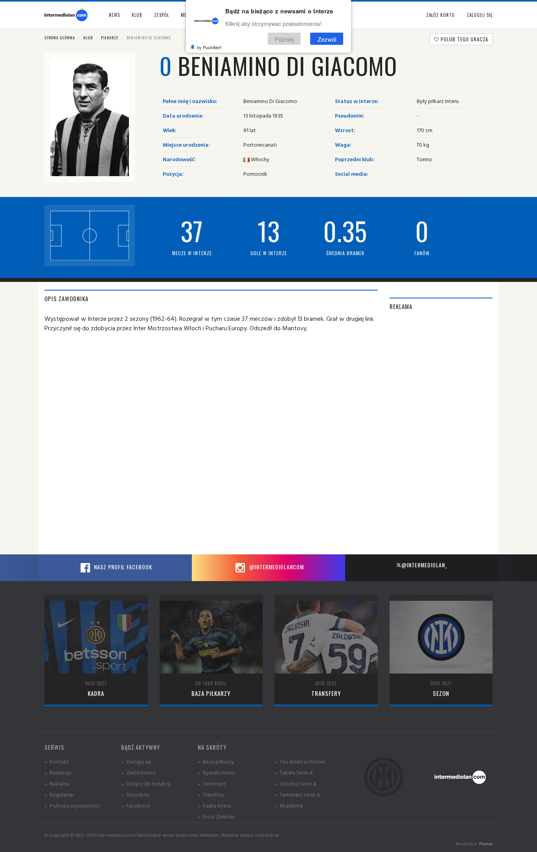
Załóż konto (440, 15)
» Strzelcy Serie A (295, 783)
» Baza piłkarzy (216, 761)
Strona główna (59, 37)
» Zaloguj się (136, 761)
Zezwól (327, 39)
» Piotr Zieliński (216, 816)
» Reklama (57, 783)
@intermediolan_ (424, 565)
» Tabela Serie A (293, 772)
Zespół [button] (161, 15)
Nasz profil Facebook (122, 567)
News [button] (114, 15)
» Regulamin (59, 794)
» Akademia (288, 805)
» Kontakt (56, 761)
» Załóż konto (138, 772)
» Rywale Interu (216, 772)
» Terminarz (212, 783)
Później (284, 39)
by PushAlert (209, 47)
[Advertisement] (441, 436)
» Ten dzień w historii (299, 761)
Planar (486, 843)
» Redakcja (57, 772)
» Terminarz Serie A (297, 794)
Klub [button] (137, 15)
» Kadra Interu (214, 805)
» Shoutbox (135, 794)
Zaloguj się (480, 15)
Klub (88, 37)
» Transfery (211, 794)
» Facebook (136, 805)
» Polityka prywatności (72, 805)
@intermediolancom (276, 567)
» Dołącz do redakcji (146, 783)
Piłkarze (109, 37)
